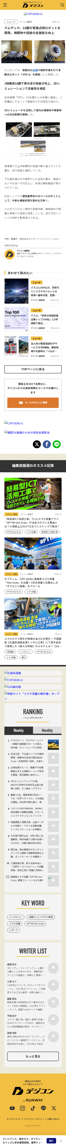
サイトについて (14, 1118)
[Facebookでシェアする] (47, 444)
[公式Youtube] (12, 1108)
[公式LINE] (43, 1108)
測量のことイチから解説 (41, 917)
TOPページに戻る (33, 369)
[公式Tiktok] (33, 1108)
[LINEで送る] (57, 444)
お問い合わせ (53, 1118)
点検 (35, 70)
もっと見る (33, 1056)
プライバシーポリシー (34, 1118)
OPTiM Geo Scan (35, 923)
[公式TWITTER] (54, 1108)
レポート (13, 930)
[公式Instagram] (22, 1108)
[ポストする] (37, 444)
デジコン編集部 (23, 250)
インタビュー (15, 917)
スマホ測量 (14, 923)
